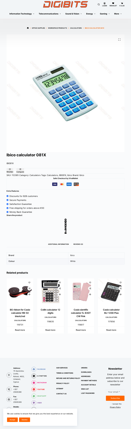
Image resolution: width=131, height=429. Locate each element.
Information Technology (20, 14)
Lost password (88, 393)
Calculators (35, 175)
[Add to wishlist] (29, 282)
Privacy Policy (62, 383)
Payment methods (89, 381)
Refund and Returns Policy (68, 378)
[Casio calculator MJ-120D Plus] (111, 291)
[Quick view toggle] (29, 294)
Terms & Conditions (64, 373)
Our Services (62, 368)
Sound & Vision (72, 14)
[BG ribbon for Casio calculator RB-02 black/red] (20, 291)
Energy (89, 14)
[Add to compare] (29, 288)
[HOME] (28, 28)
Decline (25, 420)
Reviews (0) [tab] (78, 244)
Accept (12, 420)
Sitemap (59, 389)
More (116, 14)
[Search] (99, 4)
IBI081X (62, 175)
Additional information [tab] (58, 244)
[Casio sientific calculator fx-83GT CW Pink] (80, 291)
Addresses (85, 376)
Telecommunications (48, 14)
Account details (88, 385)
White (72, 261)
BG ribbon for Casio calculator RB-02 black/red (20, 312)
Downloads (86, 372)
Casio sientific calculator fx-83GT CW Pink (81, 312)
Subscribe (115, 398)
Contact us (61, 394)
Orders (84, 368)
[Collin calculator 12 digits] (50, 291)
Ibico (69, 175)
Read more (20, 330)
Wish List (85, 389)
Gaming (103, 14)
